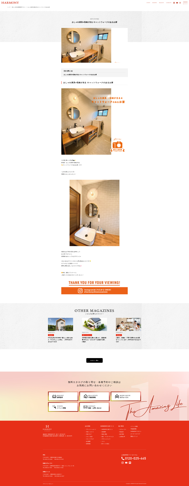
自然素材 (104, 431)
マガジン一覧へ (94, 360)
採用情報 (88, 443)
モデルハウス (122, 429)
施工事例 (121, 434)
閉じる (70, 71)
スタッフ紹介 (89, 436)
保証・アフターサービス (108, 436)
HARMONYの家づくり (107, 429)
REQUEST (161, 3)
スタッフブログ (90, 439)
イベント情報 (134, 426)
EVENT (148, 3)
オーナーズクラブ (135, 434)
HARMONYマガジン (136, 431)
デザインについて (106, 439)
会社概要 (88, 441)
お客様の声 (122, 436)
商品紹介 (121, 431)
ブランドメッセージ (91, 429)
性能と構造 (104, 434)
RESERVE (154, 3)
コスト (103, 441)
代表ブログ (89, 434)
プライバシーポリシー (48, 483)
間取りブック (134, 436)
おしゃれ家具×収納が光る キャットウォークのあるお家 (80, 74)
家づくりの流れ (105, 443)
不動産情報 (133, 429)
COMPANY (168, 3)
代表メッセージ (90, 431)
